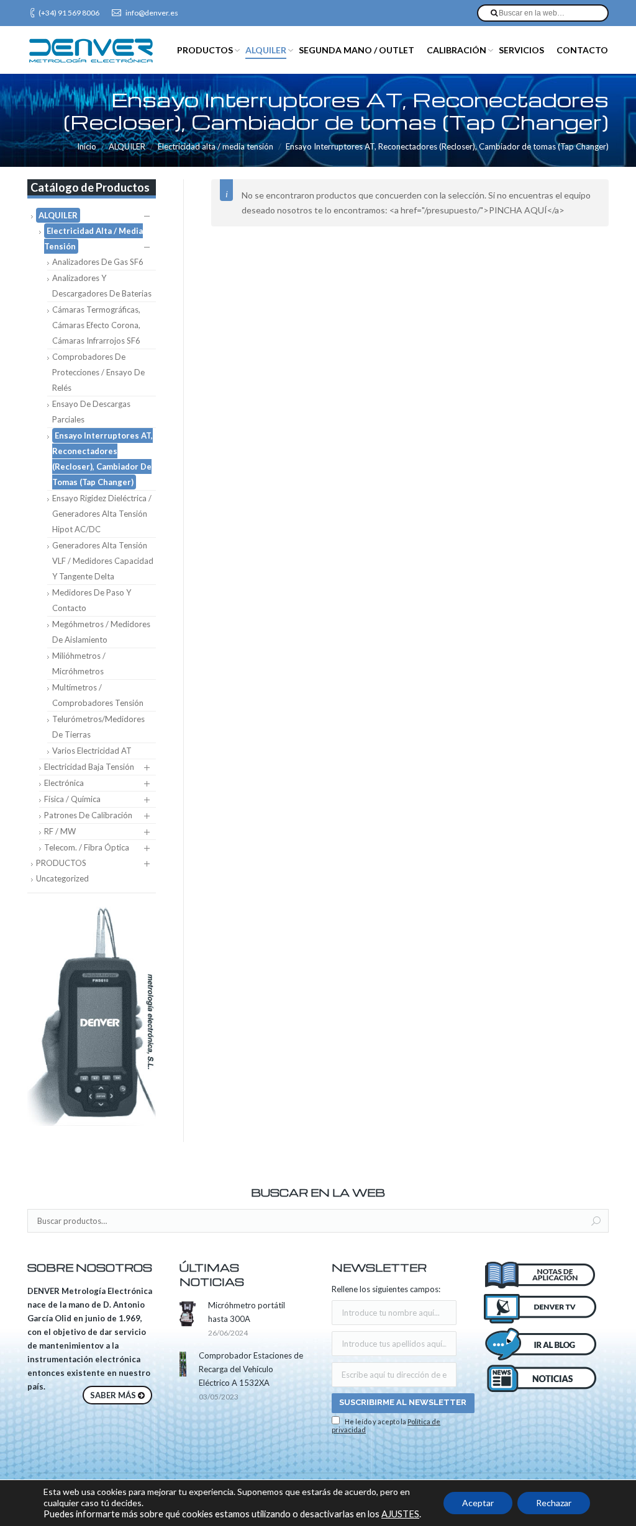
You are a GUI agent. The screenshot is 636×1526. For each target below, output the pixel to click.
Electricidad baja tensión (89, 767)
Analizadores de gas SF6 (97, 262)
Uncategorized (62, 878)
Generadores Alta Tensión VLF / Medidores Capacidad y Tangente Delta (102, 560)
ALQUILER (127, 146)
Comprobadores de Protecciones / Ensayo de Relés (98, 372)
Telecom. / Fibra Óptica (86, 847)
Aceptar (478, 1502)
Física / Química (72, 799)
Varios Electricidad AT (92, 751)
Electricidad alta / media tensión (215, 146)
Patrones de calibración (88, 815)
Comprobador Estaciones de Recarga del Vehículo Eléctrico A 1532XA (251, 1369)
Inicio (86, 146)
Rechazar (553, 1502)
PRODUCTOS (61, 863)
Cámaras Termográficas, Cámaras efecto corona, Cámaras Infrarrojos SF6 (96, 325)
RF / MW (60, 831)
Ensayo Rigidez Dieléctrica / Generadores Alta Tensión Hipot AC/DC (102, 513)
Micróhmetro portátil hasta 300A (246, 1312)
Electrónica (64, 783)
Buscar (596, 1221)
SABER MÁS (113, 1395)
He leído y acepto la (386, 1425)
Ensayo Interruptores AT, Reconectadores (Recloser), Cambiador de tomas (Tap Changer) (102, 459)
